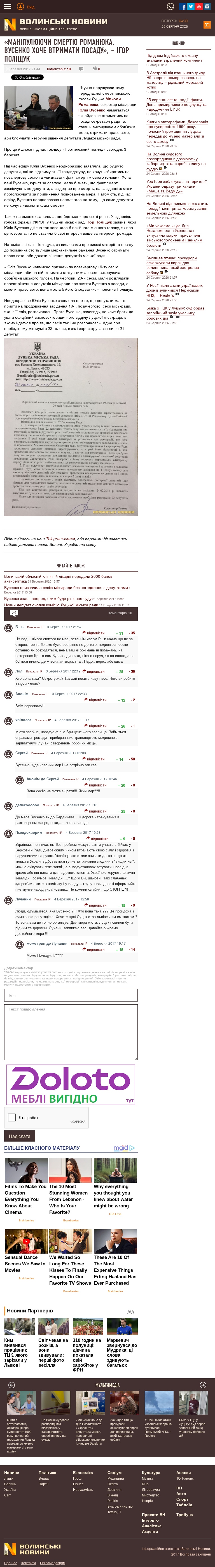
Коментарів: (59, 68)
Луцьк (8, 1478)
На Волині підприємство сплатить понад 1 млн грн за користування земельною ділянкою (177, 208)
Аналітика (152, 1525)
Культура (151, 1472)
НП (179, 1488)
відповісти (95, 632)
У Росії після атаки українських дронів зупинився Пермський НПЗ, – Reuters (174, 290)
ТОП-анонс (185, 1478)
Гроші (77, 1478)
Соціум (114, 1472)
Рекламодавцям (52, 1562)
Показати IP (35, 627)
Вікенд (113, 1495)
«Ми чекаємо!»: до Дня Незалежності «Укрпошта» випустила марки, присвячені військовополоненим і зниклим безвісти (174, 235)
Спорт (182, 1499)
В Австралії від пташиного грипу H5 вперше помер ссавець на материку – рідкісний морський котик (175, 80)
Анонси (183, 1472)
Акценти (150, 1531)
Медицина (116, 1478)
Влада (44, 1478)
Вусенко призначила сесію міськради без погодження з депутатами (66, 587)
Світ (7, 1495)
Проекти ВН (153, 1514)
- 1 (133, 725)
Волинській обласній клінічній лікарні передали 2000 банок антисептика (58, 578)
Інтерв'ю (150, 1520)
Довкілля (114, 1489)
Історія (147, 1500)
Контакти (28, 1562)
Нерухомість (83, 1489)
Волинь (10, 1483)
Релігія (113, 1500)
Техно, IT (114, 1511)
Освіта (113, 1483)
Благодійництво (120, 1506)
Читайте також (71, 566)
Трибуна (184, 1514)
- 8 (133, 785)
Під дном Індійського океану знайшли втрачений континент (174, 57)
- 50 (132, 759)
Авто (181, 1493)
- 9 (133, 905)
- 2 (133, 699)
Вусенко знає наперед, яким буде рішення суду (48, 598)
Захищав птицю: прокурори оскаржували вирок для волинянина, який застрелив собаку (172, 265)
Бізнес (78, 1483)
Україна (10, 1489)
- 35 (132, 632)
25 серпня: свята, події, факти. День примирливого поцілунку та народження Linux (176, 104)
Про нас (10, 1562)
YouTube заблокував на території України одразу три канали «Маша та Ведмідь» (176, 186)
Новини (179, 43)
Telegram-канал (60, 538)
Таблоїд (184, 1504)
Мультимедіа (107, 1385)
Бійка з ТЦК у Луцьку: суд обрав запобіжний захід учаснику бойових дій (175, 313)
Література (151, 1489)
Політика (47, 1472)
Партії (43, 1483)
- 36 (132, 671)
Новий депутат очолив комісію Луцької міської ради (51, 604)
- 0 (133, 838)
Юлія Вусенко (92, 110)
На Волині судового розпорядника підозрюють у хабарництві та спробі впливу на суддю (176, 161)
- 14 (132, 949)
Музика (147, 1478)
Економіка (83, 1472)
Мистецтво (150, 1495)
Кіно (145, 1483)
